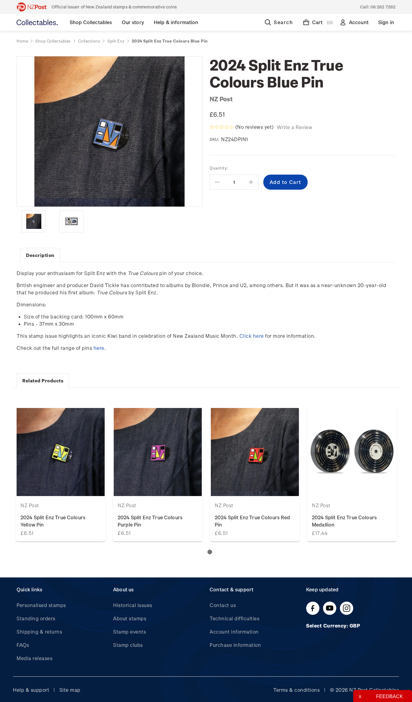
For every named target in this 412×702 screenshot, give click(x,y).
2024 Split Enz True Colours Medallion (344, 520)
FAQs (23, 645)
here (98, 348)
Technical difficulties (234, 618)
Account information (234, 631)
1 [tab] (210, 552)
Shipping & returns (39, 631)
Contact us (223, 605)
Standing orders (36, 618)
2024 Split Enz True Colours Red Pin (252, 520)
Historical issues (132, 605)
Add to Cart (352, 452)
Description (40, 255)
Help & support (31, 690)
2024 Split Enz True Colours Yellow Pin (53, 520)
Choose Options (60, 452)
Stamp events (129, 631)
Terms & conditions (296, 690)
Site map (70, 690)
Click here (251, 336)
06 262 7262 (382, 6)
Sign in (386, 22)
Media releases (34, 658)
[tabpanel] (60, 474)
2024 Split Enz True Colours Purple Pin (150, 520)
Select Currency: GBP (334, 625)
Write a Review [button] (294, 127)
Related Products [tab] (42, 380)
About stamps (129, 618)
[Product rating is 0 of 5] (222, 127)
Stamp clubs (128, 645)
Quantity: (219, 168)
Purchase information (235, 645)
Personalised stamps (41, 605)
